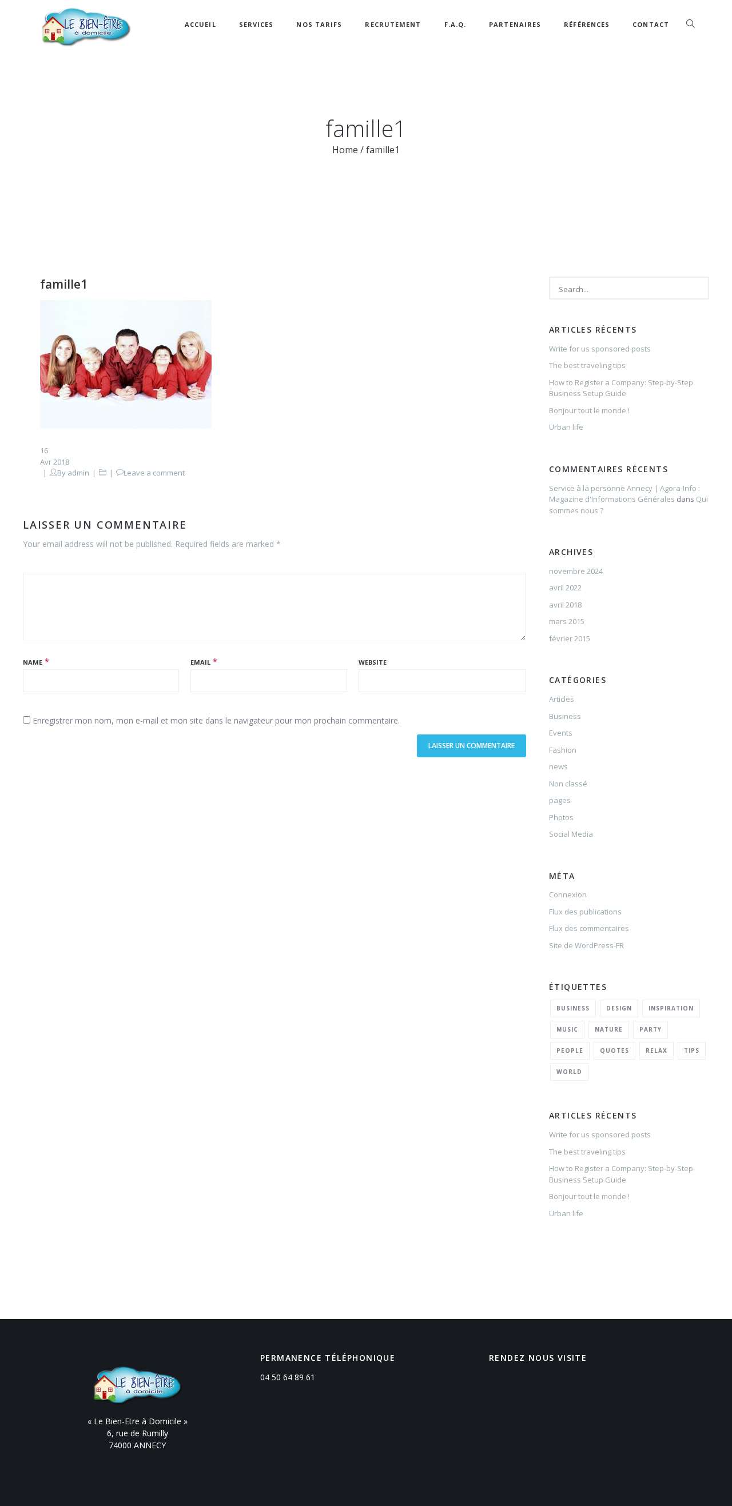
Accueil (200, 24)
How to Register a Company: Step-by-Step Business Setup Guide (621, 388)
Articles (561, 699)
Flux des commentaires (589, 928)
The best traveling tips (587, 365)
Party (650, 1029)
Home (345, 149)
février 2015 (569, 638)
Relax (656, 1050)
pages (560, 800)
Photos (561, 817)
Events (560, 733)
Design (619, 1008)
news (558, 766)
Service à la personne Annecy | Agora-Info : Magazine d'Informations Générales (624, 494)
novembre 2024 (576, 571)
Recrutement (393, 24)
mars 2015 (566, 621)
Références (587, 24)
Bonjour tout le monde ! (589, 410)
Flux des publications (585, 911)
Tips (691, 1050)
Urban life (566, 427)
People (569, 1050)
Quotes (614, 1050)
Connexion (568, 894)
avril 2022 (565, 587)
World (569, 1072)
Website (373, 662)
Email (200, 662)
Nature (609, 1029)
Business (565, 716)
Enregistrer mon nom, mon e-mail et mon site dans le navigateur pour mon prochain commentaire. (216, 720)
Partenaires (515, 24)
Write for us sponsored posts (600, 348)
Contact (650, 24)
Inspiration (671, 1008)
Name (32, 662)
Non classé (568, 783)
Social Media (571, 834)
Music (567, 1029)
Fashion (562, 750)
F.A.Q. (455, 24)
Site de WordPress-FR (586, 945)
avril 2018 (565, 605)
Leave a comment (154, 473)
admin (78, 473)
